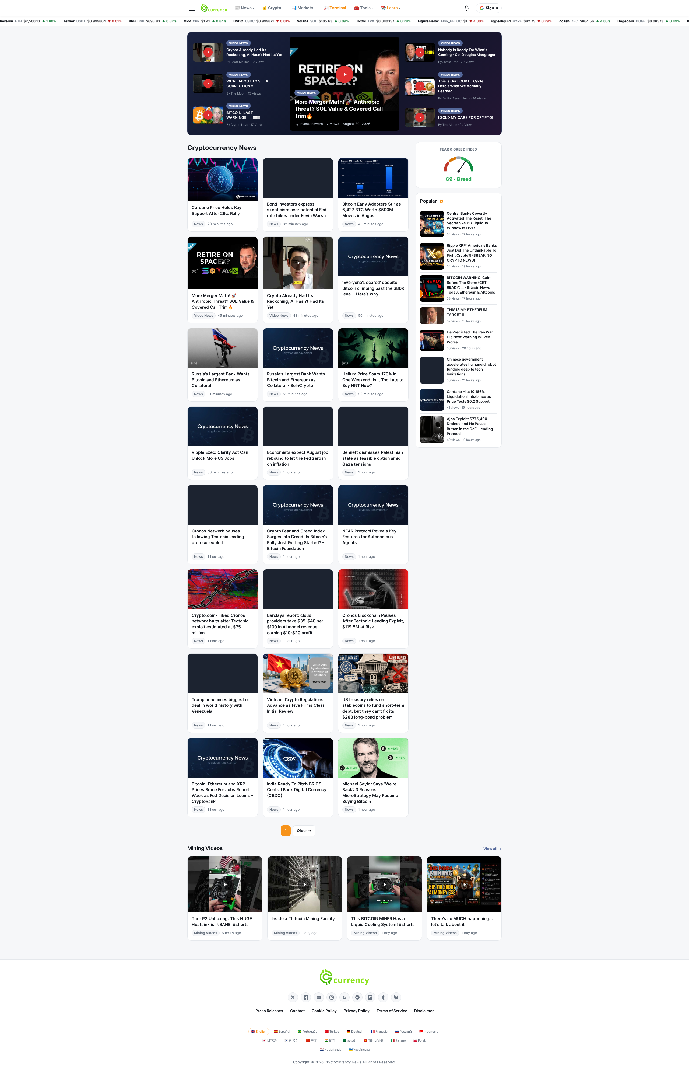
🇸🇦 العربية (349, 1040)
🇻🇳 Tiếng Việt (373, 1040)
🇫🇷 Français (379, 1031)
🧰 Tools (363, 7)
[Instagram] (331, 997)
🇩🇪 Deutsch (355, 1031)
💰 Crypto (273, 7)
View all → (492, 849)
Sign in (492, 8)
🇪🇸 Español (282, 1031)
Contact (297, 1010)
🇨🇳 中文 (311, 1040)
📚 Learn (390, 7)
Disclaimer (424, 1010)
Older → (304, 830)
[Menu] (191, 8)
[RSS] (344, 997)
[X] (293, 997)
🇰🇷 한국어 (291, 1040)
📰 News (244, 7)
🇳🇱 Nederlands (330, 1049)
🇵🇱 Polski (420, 1040)
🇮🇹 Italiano (398, 1040)
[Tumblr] (383, 997)
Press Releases (269, 1010)
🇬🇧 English (258, 1031)
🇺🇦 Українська (359, 1049)
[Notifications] (466, 8)
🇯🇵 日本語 (269, 1040)
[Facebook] (306, 997)
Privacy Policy (357, 1010)
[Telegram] (357, 997)
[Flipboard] (370, 997)
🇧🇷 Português (307, 1031)
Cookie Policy (324, 1010)
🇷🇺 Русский (403, 1031)
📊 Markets (304, 7)
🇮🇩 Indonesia (428, 1031)
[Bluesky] (396, 997)
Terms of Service (392, 1010)
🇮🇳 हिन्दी (330, 1040)
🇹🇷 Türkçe (332, 1031)
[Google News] (319, 997)
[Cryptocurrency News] (214, 8)
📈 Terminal (335, 7)
